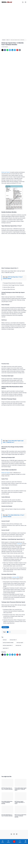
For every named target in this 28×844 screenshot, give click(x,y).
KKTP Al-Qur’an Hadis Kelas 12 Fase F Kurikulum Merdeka (20, 815)
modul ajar (19, 543)
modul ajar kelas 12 (13, 639)
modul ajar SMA (15, 577)
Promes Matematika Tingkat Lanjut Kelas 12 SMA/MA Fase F (20, 789)
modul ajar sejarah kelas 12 (8, 645)
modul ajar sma (18, 645)
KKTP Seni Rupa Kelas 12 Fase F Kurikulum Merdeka (7, 789)
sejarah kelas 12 (6, 648)
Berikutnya (5, 627)
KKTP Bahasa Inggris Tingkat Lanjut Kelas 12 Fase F (19, 802)
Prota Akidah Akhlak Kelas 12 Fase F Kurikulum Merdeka (6, 802)
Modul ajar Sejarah (5, 172)
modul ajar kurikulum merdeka (8, 642)
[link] (2, 50)
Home (2, 842)
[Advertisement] (14, 22)
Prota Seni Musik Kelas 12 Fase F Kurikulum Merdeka (7, 815)
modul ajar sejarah (20, 642)
